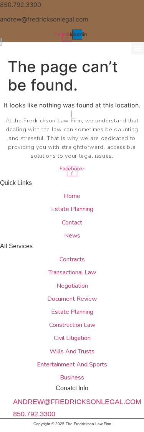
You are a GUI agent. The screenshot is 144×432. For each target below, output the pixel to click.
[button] (137, 48)
